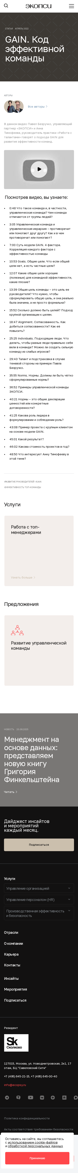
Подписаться (39, 844)
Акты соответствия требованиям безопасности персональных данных (38, 1131)
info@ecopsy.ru (15, 1085)
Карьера (11, 954)
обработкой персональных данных (35, 1146)
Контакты (12, 965)
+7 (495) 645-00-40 (44, 1076)
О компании (13, 943)
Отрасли (11, 932)
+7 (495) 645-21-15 (16, 1076)
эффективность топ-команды (23, 487)
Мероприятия (15, 989)
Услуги (9, 879)
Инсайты (11, 978)
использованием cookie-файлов (33, 1142)
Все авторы (36, 106)
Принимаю (37, 1158)
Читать (9, 792)
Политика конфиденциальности (27, 1118)
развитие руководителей (19, 481)
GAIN (38, 481)
